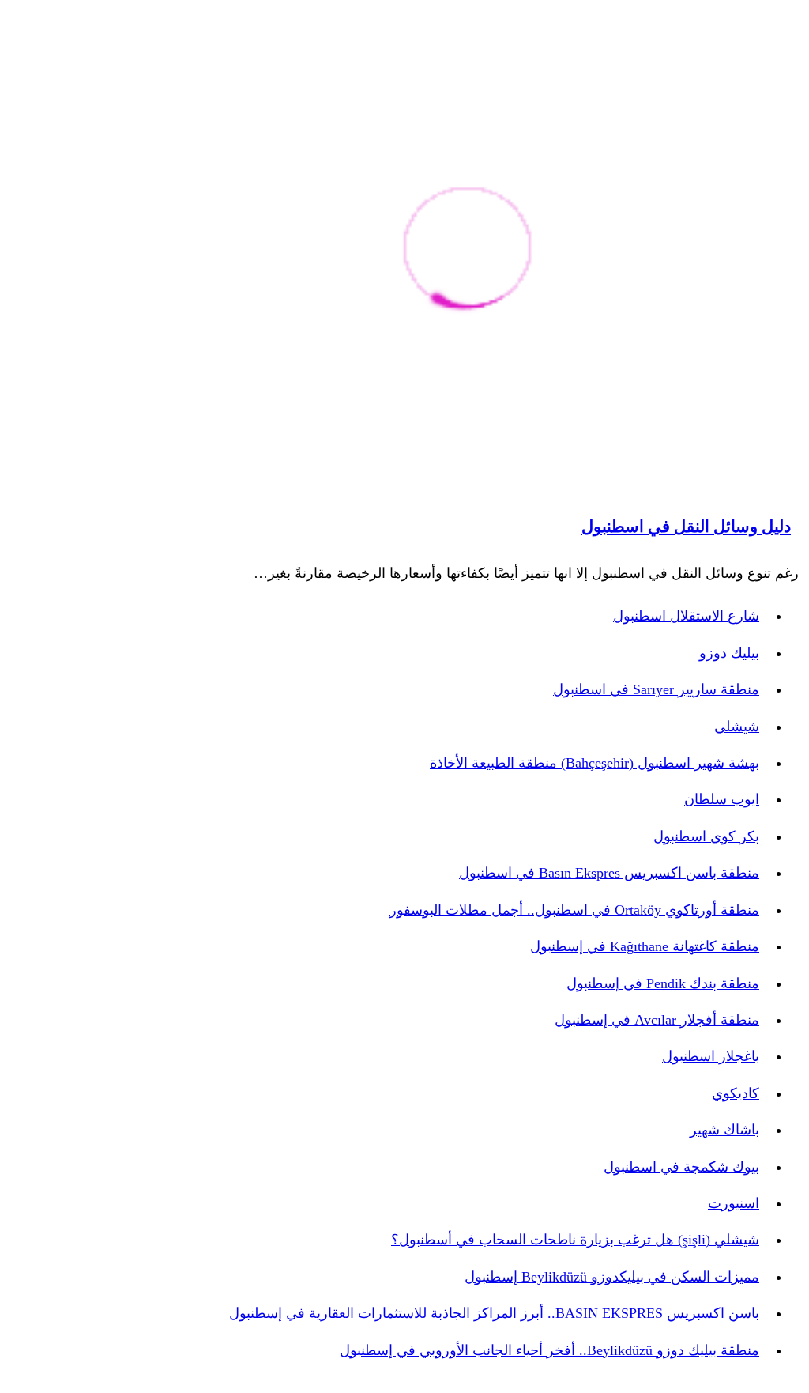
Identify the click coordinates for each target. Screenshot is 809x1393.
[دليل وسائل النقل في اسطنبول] (467, 250)
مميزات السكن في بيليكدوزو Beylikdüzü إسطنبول (612, 1277)
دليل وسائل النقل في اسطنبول (686, 526)
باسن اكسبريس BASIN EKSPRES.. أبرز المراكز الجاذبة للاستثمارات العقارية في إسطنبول (494, 1313)
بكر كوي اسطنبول (706, 836)
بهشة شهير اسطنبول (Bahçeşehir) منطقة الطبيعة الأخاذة (594, 763)
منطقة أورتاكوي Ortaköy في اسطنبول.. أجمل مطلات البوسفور (574, 910)
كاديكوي (735, 1093)
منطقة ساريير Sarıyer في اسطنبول (656, 689)
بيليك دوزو (729, 653)
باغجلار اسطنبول (710, 1056)
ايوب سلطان (721, 799)
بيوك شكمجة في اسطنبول (681, 1167)
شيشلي (736, 726)
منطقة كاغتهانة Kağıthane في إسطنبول (644, 946)
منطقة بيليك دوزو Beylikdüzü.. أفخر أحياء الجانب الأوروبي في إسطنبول (549, 1350)
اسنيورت (733, 1203)
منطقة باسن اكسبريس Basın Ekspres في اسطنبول (609, 873)
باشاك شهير (724, 1130)
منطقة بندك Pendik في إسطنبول (662, 983)
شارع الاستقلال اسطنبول (686, 616)
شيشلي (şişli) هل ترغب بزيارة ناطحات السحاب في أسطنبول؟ (575, 1240)
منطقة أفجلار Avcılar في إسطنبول (657, 1020)
